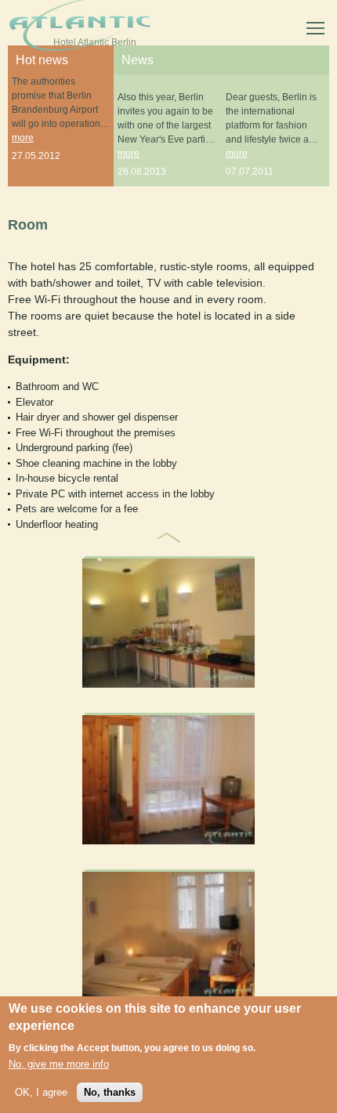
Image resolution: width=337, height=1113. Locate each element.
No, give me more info (59, 1064)
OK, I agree (41, 1092)
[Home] (79, 28)
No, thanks (110, 1092)
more (23, 137)
